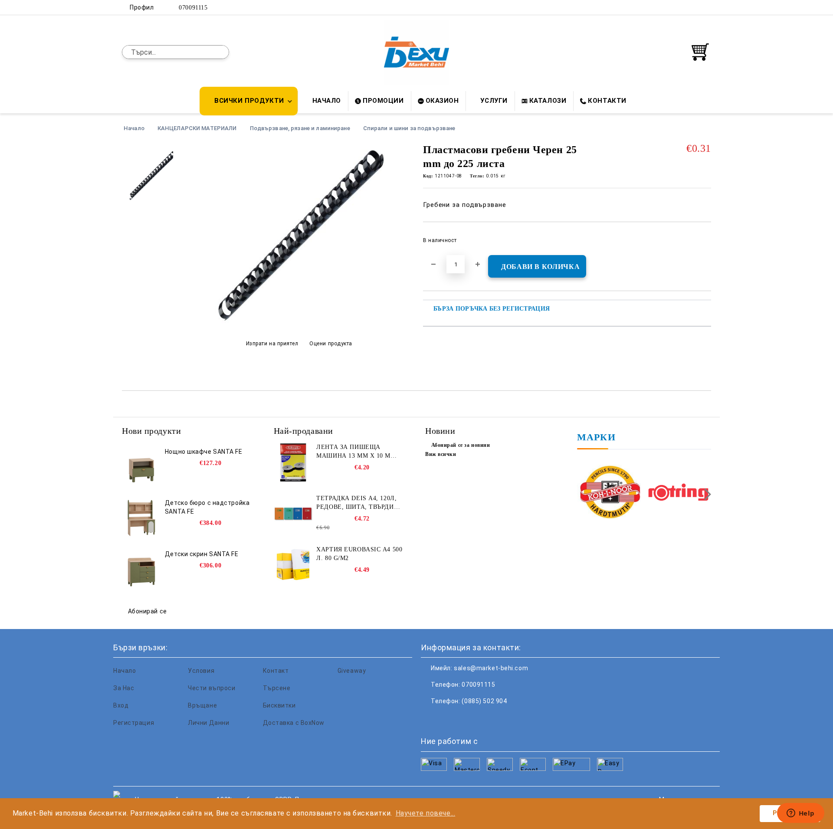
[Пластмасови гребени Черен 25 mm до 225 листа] (299, 322)
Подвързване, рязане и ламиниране (300, 128)
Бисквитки (279, 705)
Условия (201, 670)
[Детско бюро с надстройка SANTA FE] (141, 517)
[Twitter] (680, 7)
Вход (120, 705)
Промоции (383, 101)
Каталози (547, 101)
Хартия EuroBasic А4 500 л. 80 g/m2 (359, 553)
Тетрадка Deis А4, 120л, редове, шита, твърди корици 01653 (356, 503)
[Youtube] (485, 718)
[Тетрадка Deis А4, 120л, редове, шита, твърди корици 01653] (293, 513)
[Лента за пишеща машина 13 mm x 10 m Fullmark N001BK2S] (293, 462)
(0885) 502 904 (484, 701)
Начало (326, 101)
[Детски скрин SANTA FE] (141, 569)
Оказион (442, 101)
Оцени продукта (330, 344)
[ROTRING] (678, 493)
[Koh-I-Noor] (610, 493)
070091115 (193, 7)
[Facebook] (667, 7)
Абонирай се (147, 611)
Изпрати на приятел (272, 344)
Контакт (276, 670)
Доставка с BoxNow (294, 722)
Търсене (277, 688)
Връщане (202, 705)
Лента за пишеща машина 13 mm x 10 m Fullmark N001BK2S (353, 452)
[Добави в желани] (705, 243)
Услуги (493, 101)
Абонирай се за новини (460, 445)
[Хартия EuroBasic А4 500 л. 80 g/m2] (293, 564)
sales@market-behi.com (491, 668)
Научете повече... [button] (426, 813)
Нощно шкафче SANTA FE (204, 451)
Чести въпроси (211, 688)
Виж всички (440, 454)
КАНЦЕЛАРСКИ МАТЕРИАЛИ (197, 128)
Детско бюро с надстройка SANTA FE (207, 507)
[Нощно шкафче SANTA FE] (141, 466)
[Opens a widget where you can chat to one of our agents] (800, 814)
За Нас (123, 688)
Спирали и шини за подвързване (409, 128)
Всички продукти (249, 101)
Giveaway (352, 670)
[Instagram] (693, 7)
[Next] (705, 494)
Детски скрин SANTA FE (202, 553)
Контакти (607, 101)
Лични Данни (208, 722)
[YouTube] (706, 7)
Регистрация (133, 722)
